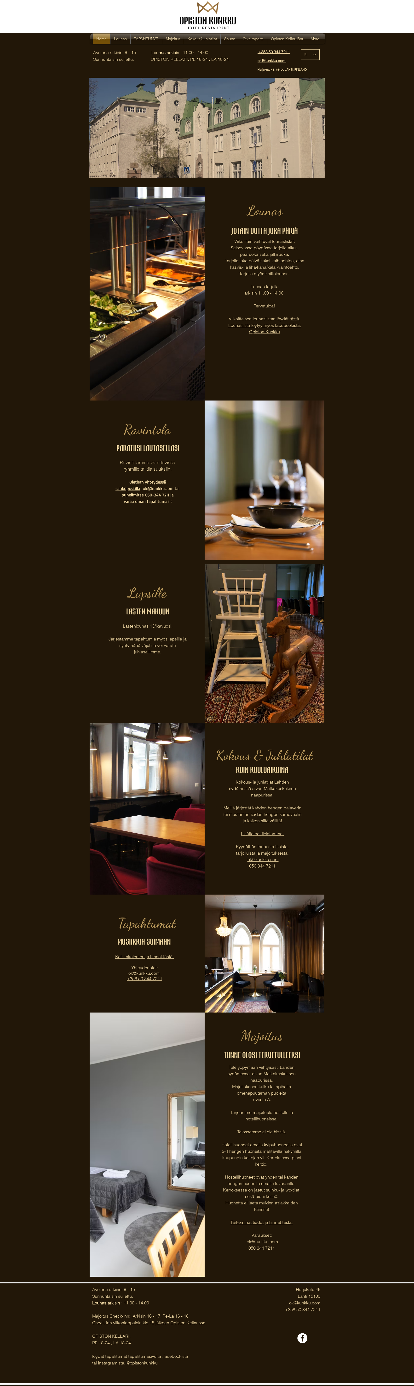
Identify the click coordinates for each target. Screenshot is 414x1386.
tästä (294, 319)
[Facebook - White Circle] (302, 1338)
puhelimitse (133, 494)
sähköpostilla (127, 488)
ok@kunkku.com (263, 859)
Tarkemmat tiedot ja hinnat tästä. (261, 1222)
